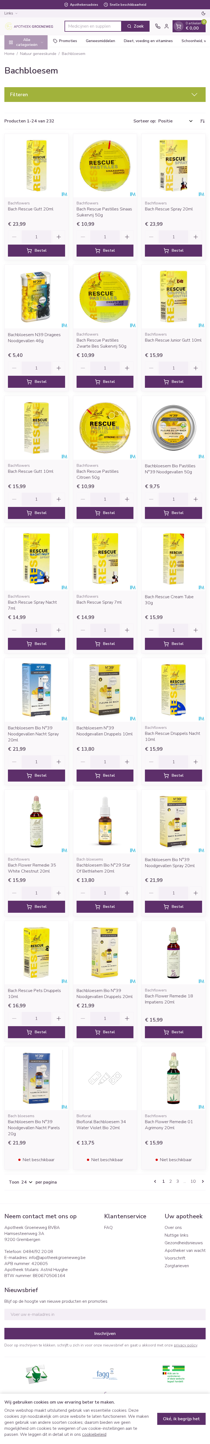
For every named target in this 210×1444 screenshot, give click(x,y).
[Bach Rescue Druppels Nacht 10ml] (173, 690)
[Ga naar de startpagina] (31, 26)
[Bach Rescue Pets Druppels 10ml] (36, 953)
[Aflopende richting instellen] (202, 121)
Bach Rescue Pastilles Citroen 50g (98, 474)
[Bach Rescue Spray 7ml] (105, 559)
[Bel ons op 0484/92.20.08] (158, 26)
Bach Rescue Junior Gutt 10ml (173, 340)
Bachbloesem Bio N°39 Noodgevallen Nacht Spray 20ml (33, 734)
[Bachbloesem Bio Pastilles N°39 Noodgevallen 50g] (173, 428)
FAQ (108, 1228)
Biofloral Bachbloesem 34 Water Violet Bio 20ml (101, 1125)
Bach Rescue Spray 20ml (169, 209)
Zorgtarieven (177, 1266)
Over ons (173, 1228)
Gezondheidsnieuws (184, 1243)
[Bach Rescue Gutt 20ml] (36, 166)
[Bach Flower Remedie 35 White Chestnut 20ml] (36, 821)
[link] (156, 1181)
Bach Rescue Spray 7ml (99, 602)
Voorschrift (175, 1258)
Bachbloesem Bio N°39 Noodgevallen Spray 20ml (170, 863)
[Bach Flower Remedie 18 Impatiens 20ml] (173, 953)
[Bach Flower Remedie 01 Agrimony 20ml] (173, 1078)
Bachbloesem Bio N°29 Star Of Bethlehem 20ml (103, 868)
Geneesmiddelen (100, 40)
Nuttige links (176, 1235)
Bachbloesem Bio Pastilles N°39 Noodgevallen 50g (170, 469)
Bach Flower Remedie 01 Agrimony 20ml (169, 1125)
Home (9, 53)
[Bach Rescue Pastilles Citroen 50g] (105, 428)
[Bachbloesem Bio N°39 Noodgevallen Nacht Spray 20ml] (36, 690)
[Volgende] (202, 1181)
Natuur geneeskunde (38, 53)
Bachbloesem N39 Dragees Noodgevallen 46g (34, 338)
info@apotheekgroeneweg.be (57, 1258)
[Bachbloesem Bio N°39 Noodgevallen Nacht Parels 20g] (36, 1078)
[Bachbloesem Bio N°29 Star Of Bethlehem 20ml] (105, 821)
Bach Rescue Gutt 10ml (30, 471)
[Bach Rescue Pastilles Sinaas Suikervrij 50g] (105, 166)
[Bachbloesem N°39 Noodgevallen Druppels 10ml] (105, 690)
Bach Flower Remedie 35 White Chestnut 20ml (32, 868)
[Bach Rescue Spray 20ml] (173, 166)
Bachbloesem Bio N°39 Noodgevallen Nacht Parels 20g (34, 1128)
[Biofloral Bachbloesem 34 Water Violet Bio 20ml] (105, 1078)
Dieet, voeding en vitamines (148, 40)
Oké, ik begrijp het (181, 1419)
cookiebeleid (94, 1434)
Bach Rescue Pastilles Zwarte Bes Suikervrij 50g (101, 343)
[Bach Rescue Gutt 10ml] (36, 428)
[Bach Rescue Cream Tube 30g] (173, 559)
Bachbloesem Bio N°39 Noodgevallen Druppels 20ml (105, 994)
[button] (105, 94)
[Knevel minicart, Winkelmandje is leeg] (178, 26)
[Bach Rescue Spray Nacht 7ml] (36, 559)
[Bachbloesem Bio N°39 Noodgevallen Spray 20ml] (173, 821)
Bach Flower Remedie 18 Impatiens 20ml (169, 999)
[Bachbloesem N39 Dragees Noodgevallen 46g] (36, 296)
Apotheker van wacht (185, 1251)
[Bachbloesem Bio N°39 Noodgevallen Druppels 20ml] (105, 953)
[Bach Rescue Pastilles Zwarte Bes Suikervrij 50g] (105, 296)
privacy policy (185, 1345)
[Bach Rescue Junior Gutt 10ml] (173, 296)
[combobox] (93, 26)
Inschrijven (105, 1334)
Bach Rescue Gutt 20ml (30, 209)
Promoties (68, 40)
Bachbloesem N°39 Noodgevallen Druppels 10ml (105, 731)
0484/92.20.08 (38, 1252)
